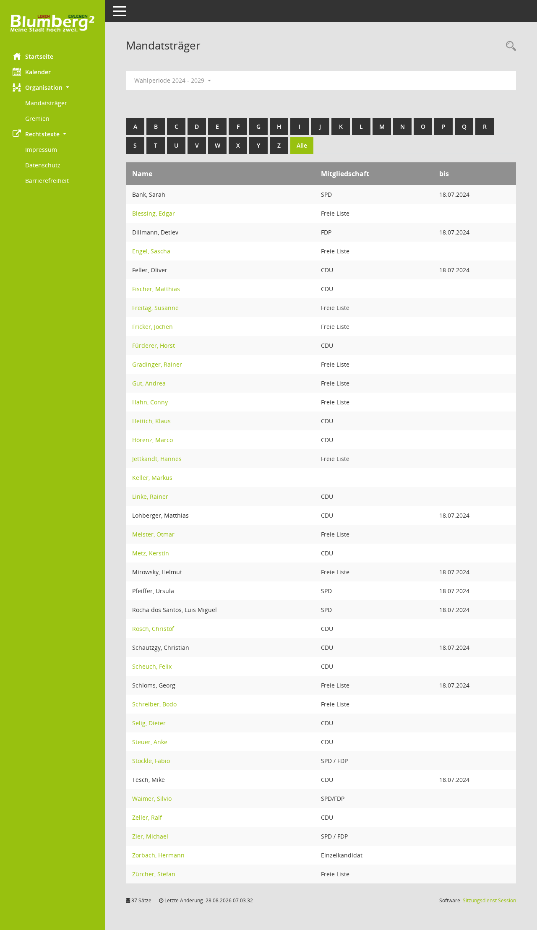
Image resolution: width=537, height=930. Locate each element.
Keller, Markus (152, 478)
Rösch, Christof (153, 629)
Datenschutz (42, 165)
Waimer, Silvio (152, 798)
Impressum (41, 150)
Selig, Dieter (149, 723)
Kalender (38, 72)
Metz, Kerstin (150, 553)
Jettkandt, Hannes (157, 459)
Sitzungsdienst (489, 900)
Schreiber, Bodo (154, 704)
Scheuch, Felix (152, 666)
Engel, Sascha (151, 251)
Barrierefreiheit (47, 181)
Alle (302, 145)
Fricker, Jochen (152, 327)
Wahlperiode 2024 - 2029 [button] (170, 80)
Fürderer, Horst (153, 345)
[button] (52, 87)
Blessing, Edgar (153, 213)
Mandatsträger (46, 103)
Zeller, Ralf (147, 817)
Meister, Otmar (153, 534)
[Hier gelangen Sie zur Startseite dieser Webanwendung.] (52, 23)
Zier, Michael (150, 836)
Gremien (37, 118)
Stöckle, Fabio (151, 761)
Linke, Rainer (150, 496)
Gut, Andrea (149, 383)
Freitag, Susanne (155, 308)
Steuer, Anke (149, 742)
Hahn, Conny (150, 402)
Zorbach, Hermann (158, 855)
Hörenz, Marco (152, 440)
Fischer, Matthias (156, 289)
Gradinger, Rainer (157, 364)
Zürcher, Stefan (153, 874)
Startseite (39, 56)
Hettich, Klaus (151, 421)
